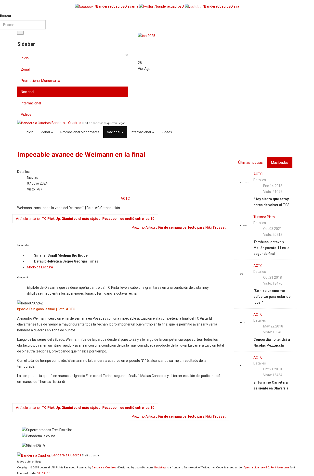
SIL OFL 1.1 (44, 473)
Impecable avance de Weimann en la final (81, 154)
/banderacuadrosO (169, 6)
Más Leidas (279, 162)
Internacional (31, 103)
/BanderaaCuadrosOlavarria (116, 6)
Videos (26, 114)
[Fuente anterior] (30, 261)
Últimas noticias (250, 162)
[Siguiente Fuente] (102, 261)
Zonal (25, 69)
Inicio (25, 58)
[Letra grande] (93, 255)
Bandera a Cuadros (104, 467)
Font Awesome (280, 467)
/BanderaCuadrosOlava (221, 6)
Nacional (27, 92)
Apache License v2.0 (256, 467)
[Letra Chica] (30, 255)
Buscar (6, 16)
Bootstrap (160, 467)
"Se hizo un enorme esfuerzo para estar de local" (271, 296)
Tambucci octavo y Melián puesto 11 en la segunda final (271, 248)
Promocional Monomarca (40, 81)
